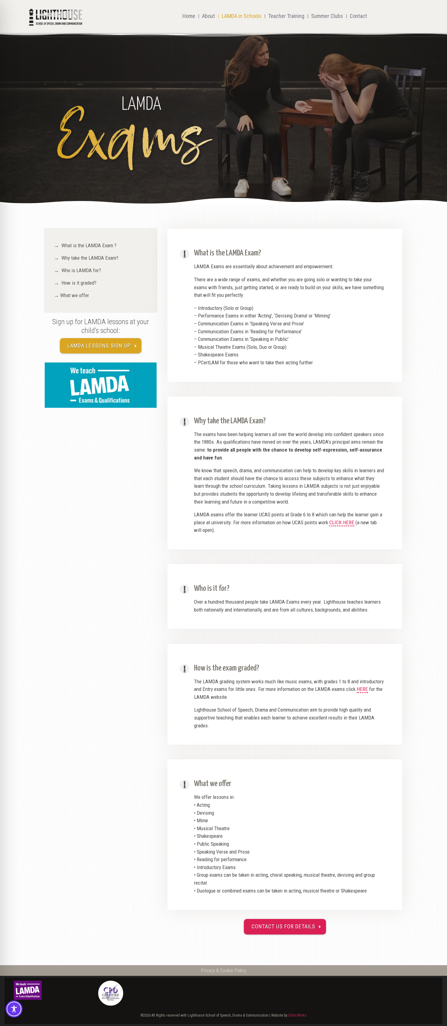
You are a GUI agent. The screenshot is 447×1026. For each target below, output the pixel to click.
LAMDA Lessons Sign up (99, 345)
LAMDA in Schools (242, 16)
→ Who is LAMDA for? (77, 270)
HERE (362, 689)
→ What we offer (71, 295)
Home (188, 16)
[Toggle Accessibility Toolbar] (14, 1009)
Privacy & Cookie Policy (223, 970)
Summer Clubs (327, 16)
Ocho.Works (297, 1015)
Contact (358, 16)
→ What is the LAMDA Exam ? (85, 245)
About (208, 16)
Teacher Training (286, 16)
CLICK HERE (341, 522)
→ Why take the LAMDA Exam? (86, 258)
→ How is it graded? (75, 283)
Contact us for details (283, 926)
